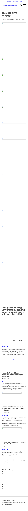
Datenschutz (15, 1)
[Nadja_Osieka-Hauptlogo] (11, 5)
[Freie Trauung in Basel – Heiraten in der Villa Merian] (12, 428)
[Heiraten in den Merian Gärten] (12, 327)
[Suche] (20, 5)
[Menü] (24, 5)
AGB (21, 1)
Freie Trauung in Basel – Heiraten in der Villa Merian (14, 443)
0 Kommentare (5, 346)
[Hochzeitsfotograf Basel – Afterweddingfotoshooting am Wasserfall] (12, 359)
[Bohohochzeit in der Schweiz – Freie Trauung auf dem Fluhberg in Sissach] (12, 393)
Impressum (9, 1)
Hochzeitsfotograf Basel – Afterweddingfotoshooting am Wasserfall (12, 374)
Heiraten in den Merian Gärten (13, 341)
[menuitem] (9, 1)
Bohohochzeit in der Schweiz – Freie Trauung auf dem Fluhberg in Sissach (13, 408)
